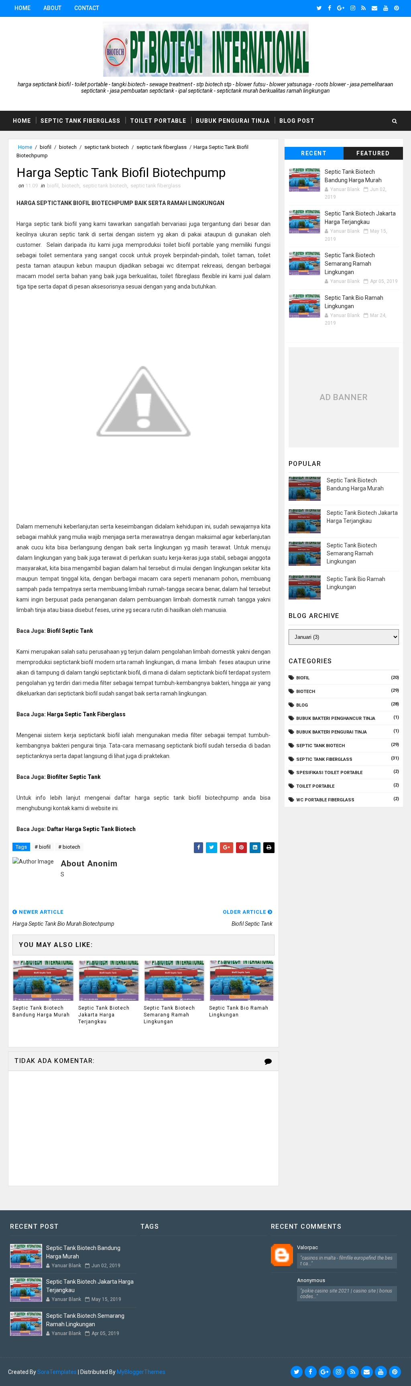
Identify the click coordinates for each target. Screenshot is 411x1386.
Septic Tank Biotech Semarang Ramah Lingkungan (169, 1014)
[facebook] (329, 8)
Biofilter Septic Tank (74, 777)
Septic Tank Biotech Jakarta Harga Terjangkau (104, 1014)
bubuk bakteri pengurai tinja (331, 732)
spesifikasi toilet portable (329, 772)
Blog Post (297, 121)
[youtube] (385, 8)
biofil (45, 147)
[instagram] (352, 8)
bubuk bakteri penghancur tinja (335, 718)
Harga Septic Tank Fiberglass (86, 714)
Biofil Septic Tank (70, 631)
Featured (373, 153)
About (52, 8)
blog (302, 705)
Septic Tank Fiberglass (80, 121)
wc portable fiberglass (325, 800)
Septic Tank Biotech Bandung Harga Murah (41, 1011)
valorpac (307, 1247)
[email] (374, 8)
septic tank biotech (106, 147)
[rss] (363, 8)
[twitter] (319, 8)
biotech (68, 147)
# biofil (43, 847)
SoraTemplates (57, 1372)
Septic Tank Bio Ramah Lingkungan (239, 1011)
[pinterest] (396, 8)
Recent (314, 153)
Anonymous (311, 1280)
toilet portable (315, 786)
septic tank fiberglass (161, 147)
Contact (86, 8)
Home (22, 8)
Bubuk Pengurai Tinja (233, 121)
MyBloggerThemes (141, 1372)
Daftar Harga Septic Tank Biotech (91, 829)
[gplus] (340, 8)
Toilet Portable (158, 121)
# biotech (69, 847)
